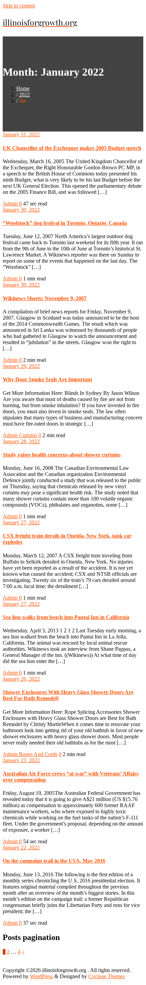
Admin (11, 203)
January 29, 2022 (21, 366)
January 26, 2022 (21, 679)
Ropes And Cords (38, 754)
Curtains (28, 435)
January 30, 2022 (21, 210)
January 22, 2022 (21, 847)
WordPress (41, 976)
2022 (24, 94)
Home (23, 88)
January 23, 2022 (21, 760)
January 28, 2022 (21, 441)
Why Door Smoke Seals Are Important (47, 379)
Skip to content (19, 6)
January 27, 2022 (21, 522)
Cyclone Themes (106, 976)
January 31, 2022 (21, 134)
